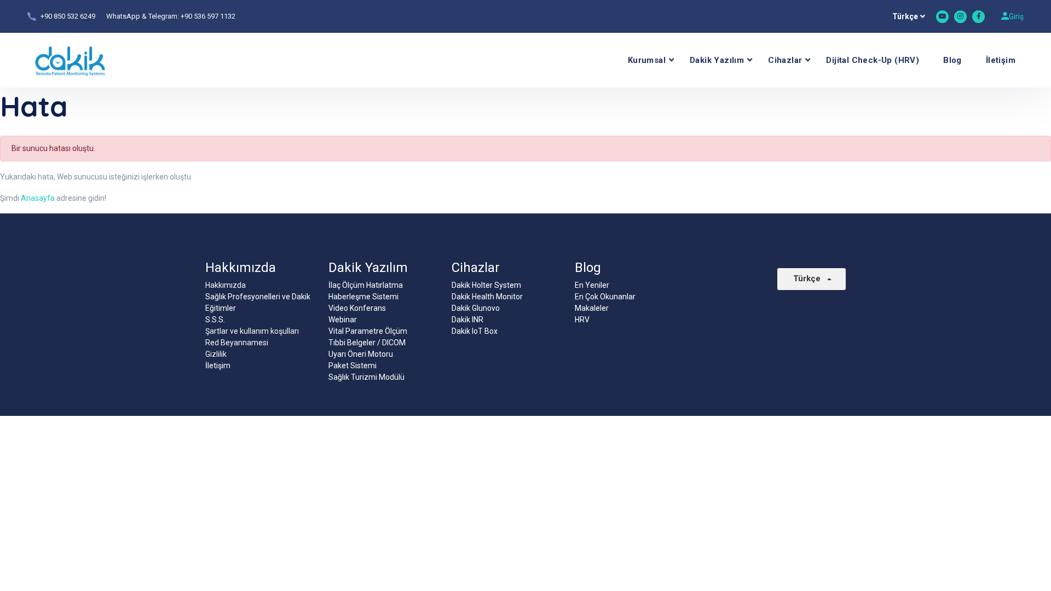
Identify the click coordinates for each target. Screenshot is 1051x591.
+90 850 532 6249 (68, 16)
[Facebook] (978, 16)
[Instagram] (960, 16)
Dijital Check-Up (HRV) (872, 60)
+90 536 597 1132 (208, 16)
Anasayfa (38, 198)
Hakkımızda (225, 285)
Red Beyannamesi (236, 342)
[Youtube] (942, 16)
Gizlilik (216, 354)
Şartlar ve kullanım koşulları (252, 331)
